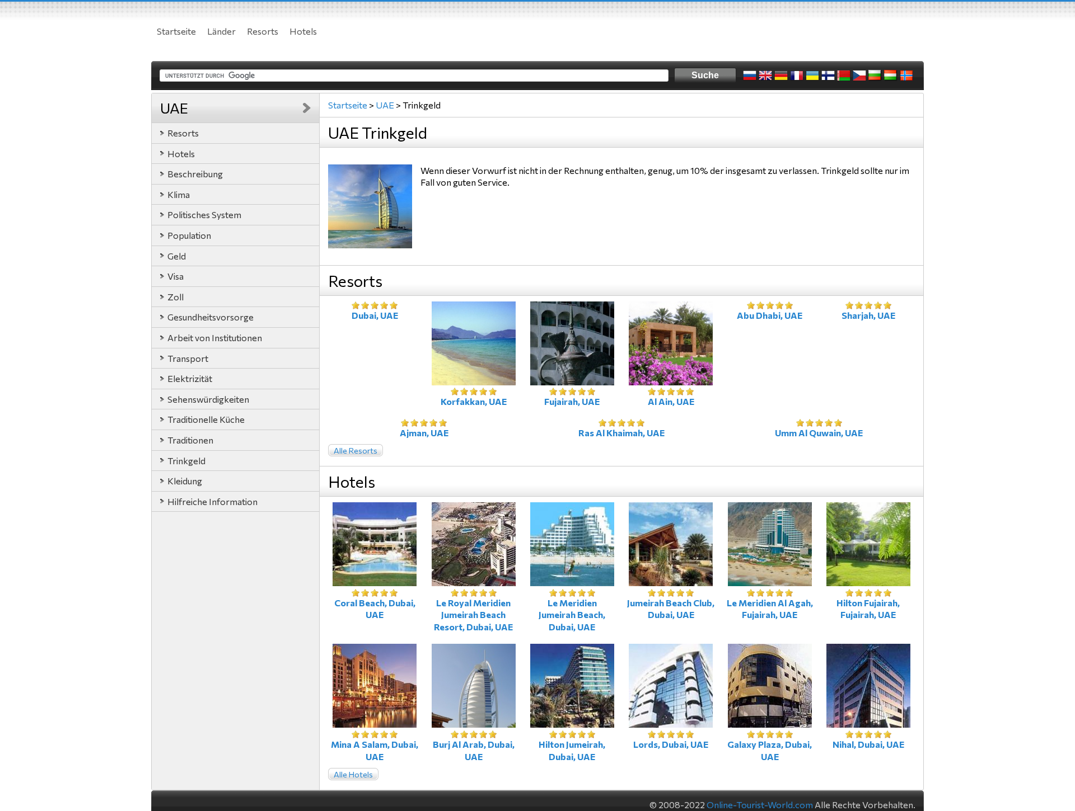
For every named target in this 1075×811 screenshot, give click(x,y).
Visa (175, 276)
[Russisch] (749, 75)
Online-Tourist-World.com (760, 804)
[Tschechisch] (859, 75)
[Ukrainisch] (812, 75)
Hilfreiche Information (212, 501)
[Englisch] (765, 75)
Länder (221, 31)
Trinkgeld (186, 460)
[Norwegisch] (906, 75)
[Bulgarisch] (875, 75)
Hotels (303, 31)
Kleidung (184, 480)
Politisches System (204, 214)
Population (189, 235)
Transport (187, 358)
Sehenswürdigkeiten (208, 399)
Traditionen (190, 440)
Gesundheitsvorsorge (210, 317)
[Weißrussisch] (843, 75)
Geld (176, 256)
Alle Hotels (353, 774)
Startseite (176, 31)
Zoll (175, 296)
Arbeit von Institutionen (214, 337)
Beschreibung (195, 173)
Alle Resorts (355, 450)
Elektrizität (189, 378)
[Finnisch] (828, 75)
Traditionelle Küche (206, 419)
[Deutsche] (781, 75)
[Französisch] (796, 75)
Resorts (262, 31)
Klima (178, 194)
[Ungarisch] (891, 75)
